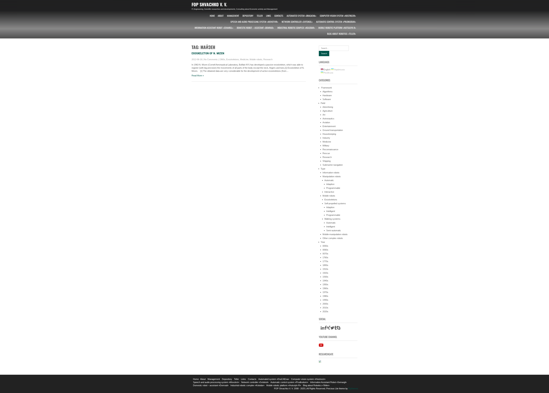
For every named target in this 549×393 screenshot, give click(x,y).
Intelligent (330, 211)
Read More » (198, 75)
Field (323, 103)
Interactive (329, 192)
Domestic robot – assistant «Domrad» (255, 27)
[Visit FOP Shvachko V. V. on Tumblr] (335, 328)
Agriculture (328, 111)
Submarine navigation (333, 165)
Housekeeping (329, 134)
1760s (325, 257)
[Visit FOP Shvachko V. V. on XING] (328, 328)
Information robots (331, 172)
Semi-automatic (333, 230)
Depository (247, 15)
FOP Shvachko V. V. (209, 4)
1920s (325, 273)
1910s (325, 269)
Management (233, 15)
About (221, 15)
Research (267, 59)
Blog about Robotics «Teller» (341, 33)
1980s (325, 296)
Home (212, 15)
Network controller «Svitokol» (297, 21)
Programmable (333, 188)
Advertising (328, 107)
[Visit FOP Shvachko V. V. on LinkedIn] (322, 328)
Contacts (278, 15)
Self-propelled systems (335, 203)
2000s (325, 304)
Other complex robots (333, 238)
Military (326, 145)
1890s (325, 265)
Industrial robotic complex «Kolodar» (296, 27)
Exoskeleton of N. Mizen (208, 53)
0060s (325, 250)
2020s (325, 311)
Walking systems (332, 219)
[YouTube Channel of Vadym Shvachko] (321, 346)
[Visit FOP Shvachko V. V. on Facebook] (325, 328)
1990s (325, 300)
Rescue (326, 153)
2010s (325, 307)
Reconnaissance (330, 149)
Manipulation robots (332, 176)
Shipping (327, 161)
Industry (326, 138)
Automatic (329, 180)
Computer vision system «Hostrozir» (338, 15)
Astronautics (328, 118)
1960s (222, 59)
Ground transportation (333, 130)
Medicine (244, 59)
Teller (260, 15)
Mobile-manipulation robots (335, 234)
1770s (325, 261)
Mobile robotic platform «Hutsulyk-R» (337, 27)
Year (323, 242)
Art (324, 114)
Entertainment (329, 126)
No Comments (211, 59)
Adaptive (330, 184)
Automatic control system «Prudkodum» (336, 21)
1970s (325, 292)
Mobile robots (256, 59)
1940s (325, 280)
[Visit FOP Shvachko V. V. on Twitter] (332, 328)
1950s (325, 284)
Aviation (326, 122)
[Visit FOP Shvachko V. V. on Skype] (338, 328)
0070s (325, 253)
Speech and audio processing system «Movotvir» (254, 21)
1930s (325, 277)
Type (323, 168)
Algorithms (328, 91)
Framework (326, 87)
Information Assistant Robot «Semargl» (214, 27)
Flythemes (353, 388)
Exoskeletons (232, 59)
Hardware (327, 95)
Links (268, 15)
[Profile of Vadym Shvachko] (320, 361)
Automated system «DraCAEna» (301, 15)
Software (327, 99)
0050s (325, 246)
